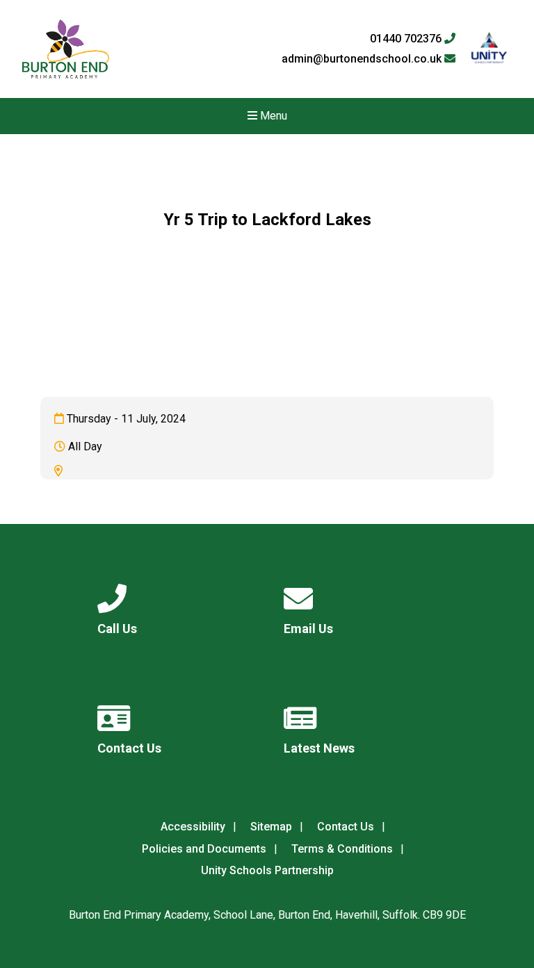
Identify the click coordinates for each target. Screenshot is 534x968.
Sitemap (271, 826)
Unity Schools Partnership (267, 870)
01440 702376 (407, 39)
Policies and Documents (204, 848)
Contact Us (345, 826)
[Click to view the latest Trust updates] (489, 49)
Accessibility (193, 826)
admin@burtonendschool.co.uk (363, 59)
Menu (272, 115)
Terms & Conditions (342, 848)
